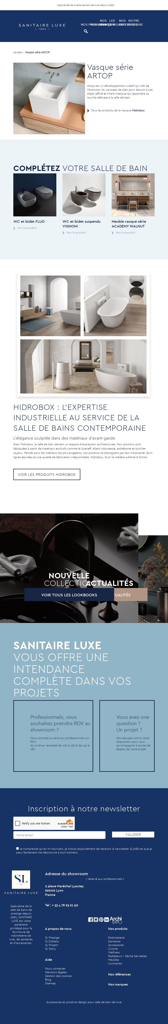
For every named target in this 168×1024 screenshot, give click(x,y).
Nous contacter (55, 968)
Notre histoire (132, 22)
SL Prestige (52, 937)
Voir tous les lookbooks (69, 594)
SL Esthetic (52, 941)
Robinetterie (116, 937)
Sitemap (50, 983)
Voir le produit (27, 228)
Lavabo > (18, 52)
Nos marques (104, 22)
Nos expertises (123, 22)
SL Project (51, 945)
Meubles (113, 960)
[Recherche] (85, 31)
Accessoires (116, 945)
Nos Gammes (94, 24)
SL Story (50, 949)
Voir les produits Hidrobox (47, 474)
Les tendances (113, 22)
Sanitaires (114, 941)
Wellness (114, 952)
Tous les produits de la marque (118, 110)
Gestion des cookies (58, 976)
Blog (48, 979)
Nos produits (85, 24)
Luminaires (115, 963)
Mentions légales (56, 972)
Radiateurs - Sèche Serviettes (127, 956)
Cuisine (113, 949)
